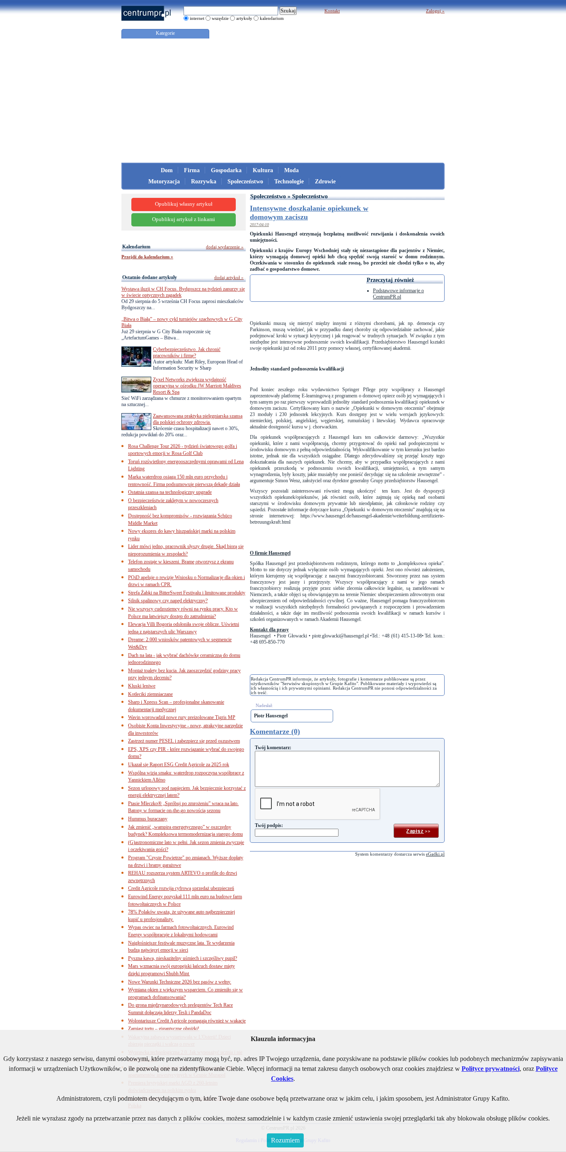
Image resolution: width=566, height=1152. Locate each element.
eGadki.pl (435, 853)
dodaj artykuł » (229, 277)
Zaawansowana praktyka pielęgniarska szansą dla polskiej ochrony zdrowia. (197, 419)
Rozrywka (203, 181)
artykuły (244, 18)
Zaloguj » (435, 10)
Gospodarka (226, 170)
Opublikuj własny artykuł (184, 204)
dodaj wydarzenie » (225, 246)
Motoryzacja (164, 181)
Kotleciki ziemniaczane (150, 694)
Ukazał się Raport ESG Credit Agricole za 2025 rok (178, 764)
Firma (192, 170)
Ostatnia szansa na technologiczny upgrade (170, 492)
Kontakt (332, 10)
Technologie (289, 181)
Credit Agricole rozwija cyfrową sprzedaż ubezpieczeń (181, 888)
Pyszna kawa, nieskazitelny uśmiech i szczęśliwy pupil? (182, 958)
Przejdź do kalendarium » (147, 256)
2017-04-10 (259, 224)
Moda (291, 170)
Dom (167, 170)
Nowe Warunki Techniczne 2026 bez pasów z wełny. (179, 982)
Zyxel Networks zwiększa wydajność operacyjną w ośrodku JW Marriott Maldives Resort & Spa (197, 386)
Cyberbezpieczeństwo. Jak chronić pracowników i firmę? (186, 352)
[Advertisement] (283, 101)
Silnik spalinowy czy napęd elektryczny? (168, 601)
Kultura (263, 170)
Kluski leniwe (141, 686)
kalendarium (272, 18)
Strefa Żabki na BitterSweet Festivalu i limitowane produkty (186, 593)
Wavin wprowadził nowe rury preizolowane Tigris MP (181, 717)
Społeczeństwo (245, 181)
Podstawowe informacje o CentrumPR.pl (398, 294)
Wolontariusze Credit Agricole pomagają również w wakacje (187, 1021)
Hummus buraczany (147, 819)
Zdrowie (325, 181)
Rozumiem (285, 1140)
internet (197, 18)
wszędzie (220, 18)
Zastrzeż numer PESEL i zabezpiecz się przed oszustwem (184, 741)
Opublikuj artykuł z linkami (183, 219)
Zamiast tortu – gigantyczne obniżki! (163, 1029)
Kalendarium (136, 247)
